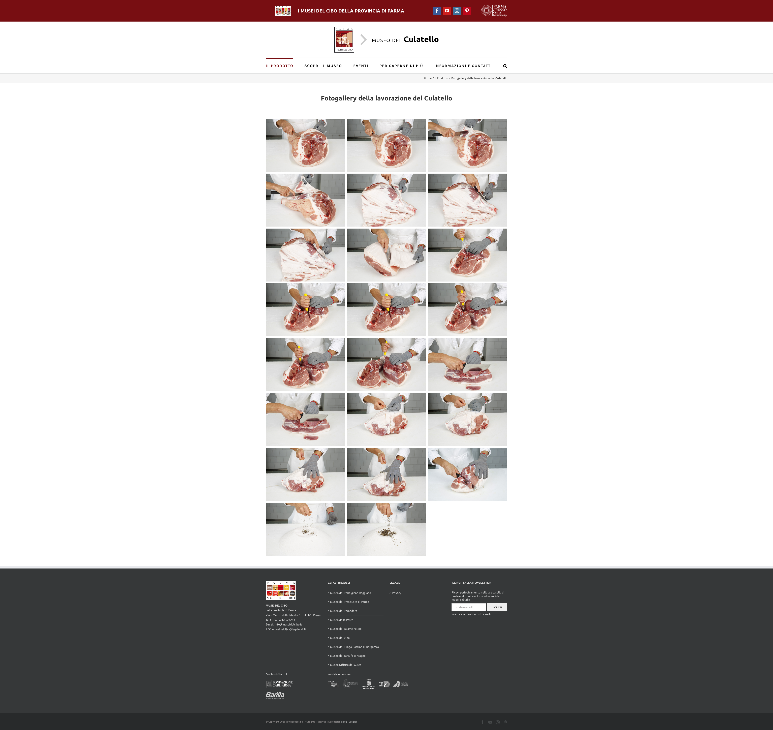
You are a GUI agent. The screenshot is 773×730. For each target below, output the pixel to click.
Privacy (396, 592)
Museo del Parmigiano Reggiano (350, 592)
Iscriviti (497, 607)
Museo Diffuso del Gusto (345, 664)
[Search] (505, 65)
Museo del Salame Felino (346, 628)
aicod (344, 721)
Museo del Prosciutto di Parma (349, 601)
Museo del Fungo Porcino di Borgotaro (354, 646)
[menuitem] (282, 65)
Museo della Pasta (341, 619)
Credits (353, 721)
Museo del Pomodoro (343, 610)
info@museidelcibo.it (288, 624)
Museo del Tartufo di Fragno (348, 655)
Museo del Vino (340, 637)
